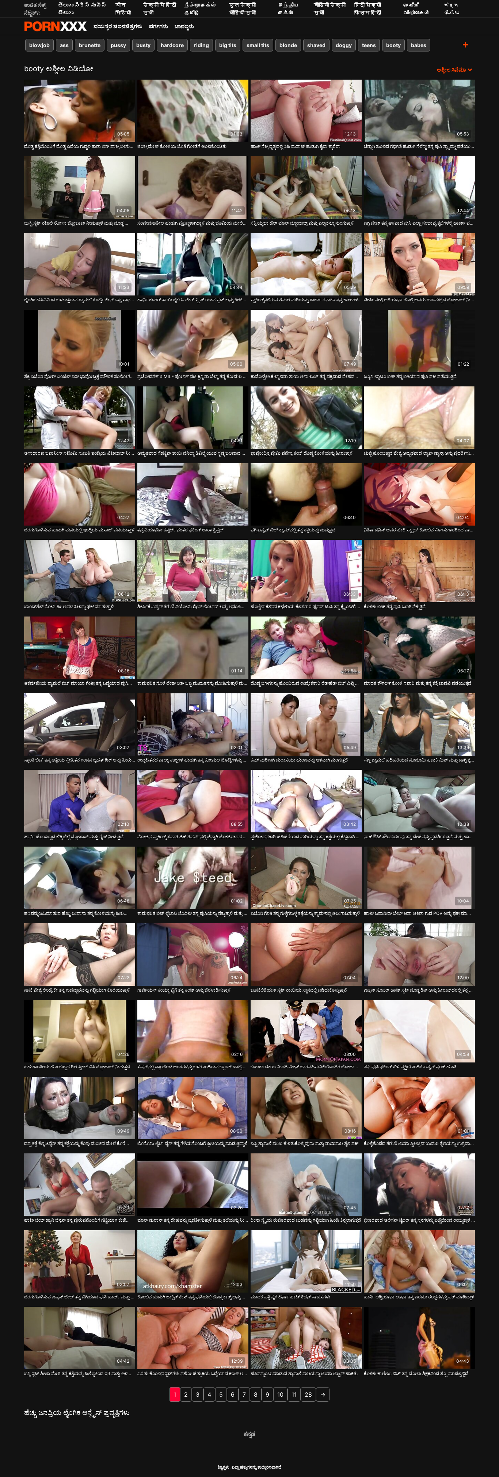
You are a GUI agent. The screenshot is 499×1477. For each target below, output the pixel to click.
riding (201, 45)
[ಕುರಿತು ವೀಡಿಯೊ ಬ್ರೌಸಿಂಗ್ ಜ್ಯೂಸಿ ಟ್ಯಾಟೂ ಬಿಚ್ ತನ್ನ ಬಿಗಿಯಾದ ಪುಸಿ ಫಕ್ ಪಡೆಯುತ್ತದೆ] (419, 341)
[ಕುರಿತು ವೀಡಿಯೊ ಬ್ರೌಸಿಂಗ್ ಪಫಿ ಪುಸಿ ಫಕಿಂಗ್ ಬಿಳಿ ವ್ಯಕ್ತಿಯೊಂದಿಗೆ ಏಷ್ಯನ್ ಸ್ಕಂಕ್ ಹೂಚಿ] (419, 1031)
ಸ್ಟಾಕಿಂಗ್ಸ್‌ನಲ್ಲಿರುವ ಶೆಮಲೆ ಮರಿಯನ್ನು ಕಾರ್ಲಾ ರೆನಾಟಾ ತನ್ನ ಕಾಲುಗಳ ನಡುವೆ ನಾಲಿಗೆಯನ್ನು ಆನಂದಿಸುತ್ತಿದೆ (306, 299)
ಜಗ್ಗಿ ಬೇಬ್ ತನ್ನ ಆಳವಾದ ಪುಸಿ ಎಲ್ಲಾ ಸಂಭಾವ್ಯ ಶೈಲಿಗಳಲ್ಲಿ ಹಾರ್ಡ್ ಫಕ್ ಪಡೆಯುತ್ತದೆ (419, 223)
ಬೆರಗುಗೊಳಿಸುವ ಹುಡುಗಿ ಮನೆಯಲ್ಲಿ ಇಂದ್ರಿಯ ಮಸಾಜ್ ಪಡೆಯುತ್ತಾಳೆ (79, 530)
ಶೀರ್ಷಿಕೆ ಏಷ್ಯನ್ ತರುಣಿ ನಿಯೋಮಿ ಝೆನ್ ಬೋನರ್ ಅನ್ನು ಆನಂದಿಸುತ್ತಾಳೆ (192, 606)
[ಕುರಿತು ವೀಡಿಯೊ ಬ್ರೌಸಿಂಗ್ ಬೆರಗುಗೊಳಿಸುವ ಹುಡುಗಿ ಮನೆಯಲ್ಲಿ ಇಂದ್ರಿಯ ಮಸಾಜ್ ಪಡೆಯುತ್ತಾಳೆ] (79, 494)
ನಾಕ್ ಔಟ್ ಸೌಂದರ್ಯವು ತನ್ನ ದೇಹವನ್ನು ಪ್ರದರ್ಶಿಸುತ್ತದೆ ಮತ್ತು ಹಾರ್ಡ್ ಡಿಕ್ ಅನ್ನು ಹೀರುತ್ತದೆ (419, 836)
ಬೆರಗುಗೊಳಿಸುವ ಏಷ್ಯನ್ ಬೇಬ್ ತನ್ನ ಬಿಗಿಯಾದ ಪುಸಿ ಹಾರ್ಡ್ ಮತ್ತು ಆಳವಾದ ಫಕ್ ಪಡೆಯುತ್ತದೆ (79, 1296)
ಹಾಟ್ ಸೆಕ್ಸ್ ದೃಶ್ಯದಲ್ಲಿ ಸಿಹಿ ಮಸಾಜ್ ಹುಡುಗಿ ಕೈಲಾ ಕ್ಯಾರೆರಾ (295, 146)
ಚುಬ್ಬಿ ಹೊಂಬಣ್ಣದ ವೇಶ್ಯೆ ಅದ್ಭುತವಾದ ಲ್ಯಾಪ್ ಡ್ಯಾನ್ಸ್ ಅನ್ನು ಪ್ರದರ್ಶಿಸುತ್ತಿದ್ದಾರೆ (419, 453)
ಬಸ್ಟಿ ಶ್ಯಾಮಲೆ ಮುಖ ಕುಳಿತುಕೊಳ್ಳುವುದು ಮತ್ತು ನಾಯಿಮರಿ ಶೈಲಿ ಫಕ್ (304, 1143)
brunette (89, 45)
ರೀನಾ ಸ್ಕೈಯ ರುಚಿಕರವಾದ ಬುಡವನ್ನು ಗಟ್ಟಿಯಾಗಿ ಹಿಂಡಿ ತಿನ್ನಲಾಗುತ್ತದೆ (306, 1220)
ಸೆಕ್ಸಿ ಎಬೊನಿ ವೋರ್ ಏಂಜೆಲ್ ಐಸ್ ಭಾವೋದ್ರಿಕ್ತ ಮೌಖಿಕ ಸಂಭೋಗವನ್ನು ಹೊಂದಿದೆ (79, 376)
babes (418, 45)
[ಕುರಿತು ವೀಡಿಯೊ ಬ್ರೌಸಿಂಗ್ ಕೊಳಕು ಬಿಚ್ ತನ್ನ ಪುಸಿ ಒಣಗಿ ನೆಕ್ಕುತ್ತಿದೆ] (419, 571)
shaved (316, 45)
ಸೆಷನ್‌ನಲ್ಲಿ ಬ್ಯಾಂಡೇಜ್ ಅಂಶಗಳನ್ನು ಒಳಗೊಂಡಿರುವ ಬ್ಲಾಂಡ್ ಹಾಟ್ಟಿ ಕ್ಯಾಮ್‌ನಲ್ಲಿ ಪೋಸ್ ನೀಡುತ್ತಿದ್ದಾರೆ (192, 1066)
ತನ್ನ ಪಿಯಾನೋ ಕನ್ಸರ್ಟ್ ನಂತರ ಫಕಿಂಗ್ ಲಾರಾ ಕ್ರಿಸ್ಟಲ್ (180, 530)
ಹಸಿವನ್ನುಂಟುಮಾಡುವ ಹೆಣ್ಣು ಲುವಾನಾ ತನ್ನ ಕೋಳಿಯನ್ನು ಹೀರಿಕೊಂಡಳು (79, 913)
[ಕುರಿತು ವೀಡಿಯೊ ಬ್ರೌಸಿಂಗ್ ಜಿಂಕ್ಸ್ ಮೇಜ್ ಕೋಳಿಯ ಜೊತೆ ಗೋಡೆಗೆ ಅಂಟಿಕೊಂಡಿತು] (192, 111)
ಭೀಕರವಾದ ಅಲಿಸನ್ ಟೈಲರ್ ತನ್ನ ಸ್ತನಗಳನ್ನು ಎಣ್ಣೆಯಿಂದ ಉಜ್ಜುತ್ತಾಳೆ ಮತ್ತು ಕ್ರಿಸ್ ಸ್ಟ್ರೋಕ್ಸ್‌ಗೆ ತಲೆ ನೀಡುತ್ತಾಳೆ (419, 1220)
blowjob (39, 45)
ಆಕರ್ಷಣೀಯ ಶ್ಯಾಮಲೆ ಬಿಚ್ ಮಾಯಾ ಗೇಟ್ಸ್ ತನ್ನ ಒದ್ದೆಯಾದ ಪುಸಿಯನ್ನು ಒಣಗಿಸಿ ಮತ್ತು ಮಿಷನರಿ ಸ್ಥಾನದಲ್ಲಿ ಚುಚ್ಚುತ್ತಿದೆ (79, 683)
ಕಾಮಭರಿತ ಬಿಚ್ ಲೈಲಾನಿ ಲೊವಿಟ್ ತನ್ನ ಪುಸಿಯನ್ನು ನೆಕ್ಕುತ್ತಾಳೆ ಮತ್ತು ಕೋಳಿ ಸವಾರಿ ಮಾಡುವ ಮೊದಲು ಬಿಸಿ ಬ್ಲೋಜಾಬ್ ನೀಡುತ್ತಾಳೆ (192, 913)
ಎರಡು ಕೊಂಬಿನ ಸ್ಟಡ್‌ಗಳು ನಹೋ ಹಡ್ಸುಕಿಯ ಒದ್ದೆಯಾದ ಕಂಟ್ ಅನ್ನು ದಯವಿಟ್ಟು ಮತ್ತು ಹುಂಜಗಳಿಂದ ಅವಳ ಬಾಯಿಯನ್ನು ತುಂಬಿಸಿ (192, 1373)
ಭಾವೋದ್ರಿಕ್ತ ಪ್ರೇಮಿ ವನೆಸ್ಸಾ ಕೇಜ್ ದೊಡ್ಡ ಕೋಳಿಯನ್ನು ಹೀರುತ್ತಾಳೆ (302, 453)
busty (143, 45)
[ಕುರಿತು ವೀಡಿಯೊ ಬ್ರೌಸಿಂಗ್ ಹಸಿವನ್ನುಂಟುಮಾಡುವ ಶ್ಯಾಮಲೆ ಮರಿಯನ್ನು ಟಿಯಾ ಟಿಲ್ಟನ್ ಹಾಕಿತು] (306, 1338)
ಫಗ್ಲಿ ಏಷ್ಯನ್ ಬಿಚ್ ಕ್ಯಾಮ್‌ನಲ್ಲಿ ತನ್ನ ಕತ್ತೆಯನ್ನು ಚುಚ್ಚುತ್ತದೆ (293, 530)
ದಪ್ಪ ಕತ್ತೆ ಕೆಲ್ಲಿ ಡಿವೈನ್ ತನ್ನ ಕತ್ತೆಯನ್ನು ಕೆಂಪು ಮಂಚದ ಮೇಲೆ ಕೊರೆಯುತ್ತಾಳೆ (79, 1143)
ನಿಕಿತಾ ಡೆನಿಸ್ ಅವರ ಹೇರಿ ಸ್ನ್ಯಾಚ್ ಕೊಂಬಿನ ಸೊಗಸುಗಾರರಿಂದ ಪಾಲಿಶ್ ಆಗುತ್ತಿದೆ (419, 530)
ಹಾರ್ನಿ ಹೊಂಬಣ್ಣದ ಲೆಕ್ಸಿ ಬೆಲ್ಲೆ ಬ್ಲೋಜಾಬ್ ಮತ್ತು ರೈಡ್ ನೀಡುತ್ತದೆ (73, 836)
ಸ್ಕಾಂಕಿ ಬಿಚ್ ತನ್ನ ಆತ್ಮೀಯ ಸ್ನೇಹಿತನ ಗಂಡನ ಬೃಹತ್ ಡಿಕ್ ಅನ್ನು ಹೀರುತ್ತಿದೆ (79, 760)
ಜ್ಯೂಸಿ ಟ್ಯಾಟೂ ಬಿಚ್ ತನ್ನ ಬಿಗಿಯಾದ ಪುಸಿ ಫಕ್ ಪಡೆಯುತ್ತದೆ (410, 376)
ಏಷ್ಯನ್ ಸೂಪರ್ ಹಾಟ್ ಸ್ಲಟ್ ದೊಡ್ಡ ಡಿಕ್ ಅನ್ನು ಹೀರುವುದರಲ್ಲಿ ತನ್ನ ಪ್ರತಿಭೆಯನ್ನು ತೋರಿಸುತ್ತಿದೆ (419, 990)
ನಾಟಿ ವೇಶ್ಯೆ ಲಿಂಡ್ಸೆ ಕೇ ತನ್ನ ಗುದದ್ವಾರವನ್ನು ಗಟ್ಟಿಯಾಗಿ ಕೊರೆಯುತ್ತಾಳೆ (77, 990)
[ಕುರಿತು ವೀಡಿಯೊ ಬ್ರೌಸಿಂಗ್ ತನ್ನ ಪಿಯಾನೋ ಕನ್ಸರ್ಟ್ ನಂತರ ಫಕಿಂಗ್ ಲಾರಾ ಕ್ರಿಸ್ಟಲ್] (192, 494)
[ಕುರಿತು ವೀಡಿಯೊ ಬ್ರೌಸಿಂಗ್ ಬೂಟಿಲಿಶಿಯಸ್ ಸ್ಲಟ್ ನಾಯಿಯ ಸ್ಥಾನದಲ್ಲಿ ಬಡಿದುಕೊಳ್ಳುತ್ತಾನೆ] (306, 954)
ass (64, 45)
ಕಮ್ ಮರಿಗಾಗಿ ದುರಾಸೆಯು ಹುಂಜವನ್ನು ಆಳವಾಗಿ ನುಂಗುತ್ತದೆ (299, 760)
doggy (344, 45)
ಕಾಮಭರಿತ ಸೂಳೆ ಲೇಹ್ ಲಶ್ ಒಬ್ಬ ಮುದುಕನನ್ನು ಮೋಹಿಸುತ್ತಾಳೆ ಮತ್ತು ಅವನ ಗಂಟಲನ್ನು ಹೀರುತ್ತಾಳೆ (192, 683)
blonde (288, 45)
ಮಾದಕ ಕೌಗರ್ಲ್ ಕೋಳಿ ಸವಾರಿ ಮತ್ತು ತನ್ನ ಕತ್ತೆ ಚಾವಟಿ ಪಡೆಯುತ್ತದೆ (417, 683)
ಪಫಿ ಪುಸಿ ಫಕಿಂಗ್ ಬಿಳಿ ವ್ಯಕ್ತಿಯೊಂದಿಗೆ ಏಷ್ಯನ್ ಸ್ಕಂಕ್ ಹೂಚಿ (410, 1066)
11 (294, 1394)
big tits (227, 45)
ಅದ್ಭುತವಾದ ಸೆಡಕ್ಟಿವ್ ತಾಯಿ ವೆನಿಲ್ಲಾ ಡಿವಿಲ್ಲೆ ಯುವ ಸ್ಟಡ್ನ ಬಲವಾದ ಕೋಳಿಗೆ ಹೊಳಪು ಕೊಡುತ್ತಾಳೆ (192, 453)
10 (280, 1394)
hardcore (172, 45)
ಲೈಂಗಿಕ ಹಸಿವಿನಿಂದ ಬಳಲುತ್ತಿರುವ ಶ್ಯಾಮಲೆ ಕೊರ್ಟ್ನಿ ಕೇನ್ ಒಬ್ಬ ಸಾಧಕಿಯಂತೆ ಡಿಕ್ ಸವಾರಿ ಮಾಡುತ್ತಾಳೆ (79, 299)
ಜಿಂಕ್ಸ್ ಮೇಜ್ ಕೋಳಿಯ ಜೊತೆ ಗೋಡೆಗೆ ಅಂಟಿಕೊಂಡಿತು (181, 146)
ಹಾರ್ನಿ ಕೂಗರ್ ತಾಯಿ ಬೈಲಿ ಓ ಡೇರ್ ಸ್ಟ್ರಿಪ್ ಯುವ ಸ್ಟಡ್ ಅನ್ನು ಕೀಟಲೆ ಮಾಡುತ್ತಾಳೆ (192, 299)
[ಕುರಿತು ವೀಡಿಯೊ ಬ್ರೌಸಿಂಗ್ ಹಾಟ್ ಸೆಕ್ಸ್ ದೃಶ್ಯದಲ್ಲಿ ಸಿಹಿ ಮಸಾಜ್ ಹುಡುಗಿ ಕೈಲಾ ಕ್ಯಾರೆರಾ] (306, 111)
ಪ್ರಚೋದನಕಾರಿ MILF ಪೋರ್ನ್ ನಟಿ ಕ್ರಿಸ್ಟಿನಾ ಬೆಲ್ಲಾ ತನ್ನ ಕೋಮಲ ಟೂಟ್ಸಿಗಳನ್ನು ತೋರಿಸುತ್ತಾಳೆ (192, 376)
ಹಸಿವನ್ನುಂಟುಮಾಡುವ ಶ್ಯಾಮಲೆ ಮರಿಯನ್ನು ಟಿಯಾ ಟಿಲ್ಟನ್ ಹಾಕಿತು (304, 1373)
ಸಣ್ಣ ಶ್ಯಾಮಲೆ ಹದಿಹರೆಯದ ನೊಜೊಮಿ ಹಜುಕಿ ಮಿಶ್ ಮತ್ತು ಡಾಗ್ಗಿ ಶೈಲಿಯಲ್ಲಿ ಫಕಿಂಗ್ (419, 760)
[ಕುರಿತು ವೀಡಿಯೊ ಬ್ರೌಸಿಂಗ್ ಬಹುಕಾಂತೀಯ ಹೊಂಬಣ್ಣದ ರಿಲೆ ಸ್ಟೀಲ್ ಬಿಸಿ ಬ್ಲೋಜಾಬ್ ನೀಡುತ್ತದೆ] (79, 1031)
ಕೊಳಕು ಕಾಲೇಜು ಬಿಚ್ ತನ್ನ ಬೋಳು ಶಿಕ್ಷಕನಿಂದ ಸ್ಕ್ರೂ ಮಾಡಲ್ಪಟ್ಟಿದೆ (416, 1373)
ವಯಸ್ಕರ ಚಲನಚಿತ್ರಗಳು (118, 26)
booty (393, 45)
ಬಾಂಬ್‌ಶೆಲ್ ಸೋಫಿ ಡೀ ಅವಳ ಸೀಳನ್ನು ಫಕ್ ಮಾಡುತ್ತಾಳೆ (69, 606)
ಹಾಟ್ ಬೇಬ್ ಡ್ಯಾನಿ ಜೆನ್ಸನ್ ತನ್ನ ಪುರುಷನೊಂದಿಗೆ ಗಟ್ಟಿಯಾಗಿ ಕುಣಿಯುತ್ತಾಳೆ (79, 1220)
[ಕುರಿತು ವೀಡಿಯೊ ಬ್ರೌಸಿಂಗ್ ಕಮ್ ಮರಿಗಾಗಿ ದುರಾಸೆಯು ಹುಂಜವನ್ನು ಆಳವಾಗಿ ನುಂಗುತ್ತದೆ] (306, 724)
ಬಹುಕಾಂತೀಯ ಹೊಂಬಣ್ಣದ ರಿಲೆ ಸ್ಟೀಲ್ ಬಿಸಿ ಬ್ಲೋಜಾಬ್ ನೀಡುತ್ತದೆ (77, 1066)
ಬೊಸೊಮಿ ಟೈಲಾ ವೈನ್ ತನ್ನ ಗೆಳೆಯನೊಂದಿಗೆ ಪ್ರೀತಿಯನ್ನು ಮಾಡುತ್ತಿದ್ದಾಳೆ (192, 1143)
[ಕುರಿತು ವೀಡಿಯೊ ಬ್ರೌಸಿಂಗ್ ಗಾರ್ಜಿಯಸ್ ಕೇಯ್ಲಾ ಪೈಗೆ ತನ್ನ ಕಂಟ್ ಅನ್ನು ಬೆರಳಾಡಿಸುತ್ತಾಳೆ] (192, 954)
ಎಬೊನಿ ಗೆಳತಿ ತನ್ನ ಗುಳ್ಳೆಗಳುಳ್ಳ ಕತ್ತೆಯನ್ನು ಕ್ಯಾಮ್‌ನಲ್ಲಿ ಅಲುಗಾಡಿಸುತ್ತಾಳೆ (305, 913)
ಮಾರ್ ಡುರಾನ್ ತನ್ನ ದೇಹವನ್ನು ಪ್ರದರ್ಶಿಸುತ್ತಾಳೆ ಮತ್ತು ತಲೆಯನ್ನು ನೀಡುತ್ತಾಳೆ (192, 1220)
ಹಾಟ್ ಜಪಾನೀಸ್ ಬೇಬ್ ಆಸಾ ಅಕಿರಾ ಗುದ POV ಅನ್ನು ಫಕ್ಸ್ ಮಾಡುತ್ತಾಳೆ (419, 913)
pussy (118, 45)
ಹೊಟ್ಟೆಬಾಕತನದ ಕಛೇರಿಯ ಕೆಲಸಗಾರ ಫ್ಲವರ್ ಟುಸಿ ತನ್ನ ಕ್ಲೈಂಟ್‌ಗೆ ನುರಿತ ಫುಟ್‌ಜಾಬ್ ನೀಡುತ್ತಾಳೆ (306, 606)
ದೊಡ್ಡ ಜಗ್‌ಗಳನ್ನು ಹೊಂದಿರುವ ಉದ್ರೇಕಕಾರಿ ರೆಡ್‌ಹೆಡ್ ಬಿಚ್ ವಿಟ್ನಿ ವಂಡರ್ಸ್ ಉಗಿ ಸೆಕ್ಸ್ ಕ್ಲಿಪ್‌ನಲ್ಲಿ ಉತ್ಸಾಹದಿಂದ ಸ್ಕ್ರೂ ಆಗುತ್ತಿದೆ (306, 683)
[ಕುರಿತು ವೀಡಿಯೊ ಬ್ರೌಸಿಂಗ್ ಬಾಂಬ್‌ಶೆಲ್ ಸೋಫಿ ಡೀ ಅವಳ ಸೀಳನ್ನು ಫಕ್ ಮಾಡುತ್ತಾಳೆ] (79, 571)
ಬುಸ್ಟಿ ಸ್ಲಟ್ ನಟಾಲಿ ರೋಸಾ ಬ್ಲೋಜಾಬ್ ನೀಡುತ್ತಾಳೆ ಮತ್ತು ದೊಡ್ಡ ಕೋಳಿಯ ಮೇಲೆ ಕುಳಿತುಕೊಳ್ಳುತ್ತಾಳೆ (79, 223)
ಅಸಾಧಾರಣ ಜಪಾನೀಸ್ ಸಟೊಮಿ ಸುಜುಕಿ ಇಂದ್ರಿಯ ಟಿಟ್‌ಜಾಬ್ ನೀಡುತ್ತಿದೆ (79, 453)
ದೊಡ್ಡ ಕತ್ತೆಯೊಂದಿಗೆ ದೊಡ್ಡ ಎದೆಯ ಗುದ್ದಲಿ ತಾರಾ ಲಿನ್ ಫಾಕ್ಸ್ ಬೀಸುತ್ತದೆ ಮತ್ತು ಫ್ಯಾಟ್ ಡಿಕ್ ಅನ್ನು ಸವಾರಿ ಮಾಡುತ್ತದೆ (79, 146)
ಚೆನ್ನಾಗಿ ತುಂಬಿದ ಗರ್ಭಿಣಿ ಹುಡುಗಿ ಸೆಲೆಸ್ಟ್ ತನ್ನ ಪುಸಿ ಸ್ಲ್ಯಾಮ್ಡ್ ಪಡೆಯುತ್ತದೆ (419, 146)
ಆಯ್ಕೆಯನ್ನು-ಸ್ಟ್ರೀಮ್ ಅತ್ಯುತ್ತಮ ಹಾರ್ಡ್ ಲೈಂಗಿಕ (55, 26)
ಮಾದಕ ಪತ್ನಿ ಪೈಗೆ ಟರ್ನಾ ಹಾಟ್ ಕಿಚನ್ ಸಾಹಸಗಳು (290, 1296)
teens (369, 45)
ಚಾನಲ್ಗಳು (184, 26)
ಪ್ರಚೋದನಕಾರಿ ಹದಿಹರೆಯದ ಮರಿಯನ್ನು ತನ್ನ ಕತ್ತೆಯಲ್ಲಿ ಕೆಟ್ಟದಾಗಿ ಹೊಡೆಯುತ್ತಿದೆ (306, 836)
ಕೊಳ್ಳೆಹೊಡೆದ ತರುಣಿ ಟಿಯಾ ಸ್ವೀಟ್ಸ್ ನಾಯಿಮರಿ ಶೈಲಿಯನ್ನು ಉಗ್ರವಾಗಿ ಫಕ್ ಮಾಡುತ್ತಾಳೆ (419, 1143)
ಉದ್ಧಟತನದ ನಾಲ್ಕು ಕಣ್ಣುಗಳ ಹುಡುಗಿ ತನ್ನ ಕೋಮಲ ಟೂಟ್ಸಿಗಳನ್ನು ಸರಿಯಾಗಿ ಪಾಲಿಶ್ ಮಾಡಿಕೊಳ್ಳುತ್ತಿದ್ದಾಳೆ (192, 760)
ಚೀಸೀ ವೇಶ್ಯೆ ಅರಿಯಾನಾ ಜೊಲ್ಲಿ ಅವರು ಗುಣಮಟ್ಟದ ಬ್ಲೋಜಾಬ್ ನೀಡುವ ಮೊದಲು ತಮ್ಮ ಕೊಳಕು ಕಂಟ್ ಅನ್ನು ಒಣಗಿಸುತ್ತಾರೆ (419, 299)
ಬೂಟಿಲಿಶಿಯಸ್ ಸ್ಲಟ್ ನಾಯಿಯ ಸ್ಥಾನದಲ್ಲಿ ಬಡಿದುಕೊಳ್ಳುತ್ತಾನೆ (299, 990)
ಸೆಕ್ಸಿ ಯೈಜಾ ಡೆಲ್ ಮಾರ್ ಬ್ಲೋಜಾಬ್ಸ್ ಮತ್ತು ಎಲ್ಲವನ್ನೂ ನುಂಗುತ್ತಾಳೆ (302, 223)
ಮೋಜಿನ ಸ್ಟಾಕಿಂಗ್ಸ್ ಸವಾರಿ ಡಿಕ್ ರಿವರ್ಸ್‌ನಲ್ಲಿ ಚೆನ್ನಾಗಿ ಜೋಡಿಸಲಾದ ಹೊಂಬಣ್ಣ (192, 836)
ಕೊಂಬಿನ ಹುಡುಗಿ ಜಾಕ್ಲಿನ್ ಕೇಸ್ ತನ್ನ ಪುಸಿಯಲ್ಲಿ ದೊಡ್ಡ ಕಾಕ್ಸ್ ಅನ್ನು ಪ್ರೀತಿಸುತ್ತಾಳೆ (192, 1296)
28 (308, 1394)
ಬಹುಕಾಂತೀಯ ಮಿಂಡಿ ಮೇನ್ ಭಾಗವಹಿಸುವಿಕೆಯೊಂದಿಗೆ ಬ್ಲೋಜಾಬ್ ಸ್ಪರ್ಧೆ (306, 1066)
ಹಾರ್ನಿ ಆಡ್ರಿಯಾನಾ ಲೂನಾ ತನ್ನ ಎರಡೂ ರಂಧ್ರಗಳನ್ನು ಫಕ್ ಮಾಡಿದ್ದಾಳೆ (419, 1296)
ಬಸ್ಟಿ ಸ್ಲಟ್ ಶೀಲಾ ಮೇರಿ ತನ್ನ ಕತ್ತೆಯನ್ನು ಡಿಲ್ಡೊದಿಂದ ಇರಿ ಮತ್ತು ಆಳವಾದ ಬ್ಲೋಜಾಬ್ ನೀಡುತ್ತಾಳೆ (79, 1373)
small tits (258, 45)
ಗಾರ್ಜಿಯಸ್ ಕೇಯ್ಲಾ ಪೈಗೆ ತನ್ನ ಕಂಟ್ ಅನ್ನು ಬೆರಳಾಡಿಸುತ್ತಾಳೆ (184, 990)
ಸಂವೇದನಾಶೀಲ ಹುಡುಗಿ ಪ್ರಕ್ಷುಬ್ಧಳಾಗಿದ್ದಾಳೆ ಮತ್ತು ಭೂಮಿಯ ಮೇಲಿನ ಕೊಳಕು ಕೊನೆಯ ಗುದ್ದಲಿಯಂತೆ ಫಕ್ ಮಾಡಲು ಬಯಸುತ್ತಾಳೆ (192, 223)
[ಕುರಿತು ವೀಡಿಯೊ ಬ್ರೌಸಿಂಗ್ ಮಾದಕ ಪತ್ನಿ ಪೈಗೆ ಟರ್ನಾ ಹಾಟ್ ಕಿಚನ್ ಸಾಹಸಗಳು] (306, 1261)
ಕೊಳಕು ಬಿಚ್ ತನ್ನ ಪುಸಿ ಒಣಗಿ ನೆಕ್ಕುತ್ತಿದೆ (395, 606)
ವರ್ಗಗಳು (158, 26)
